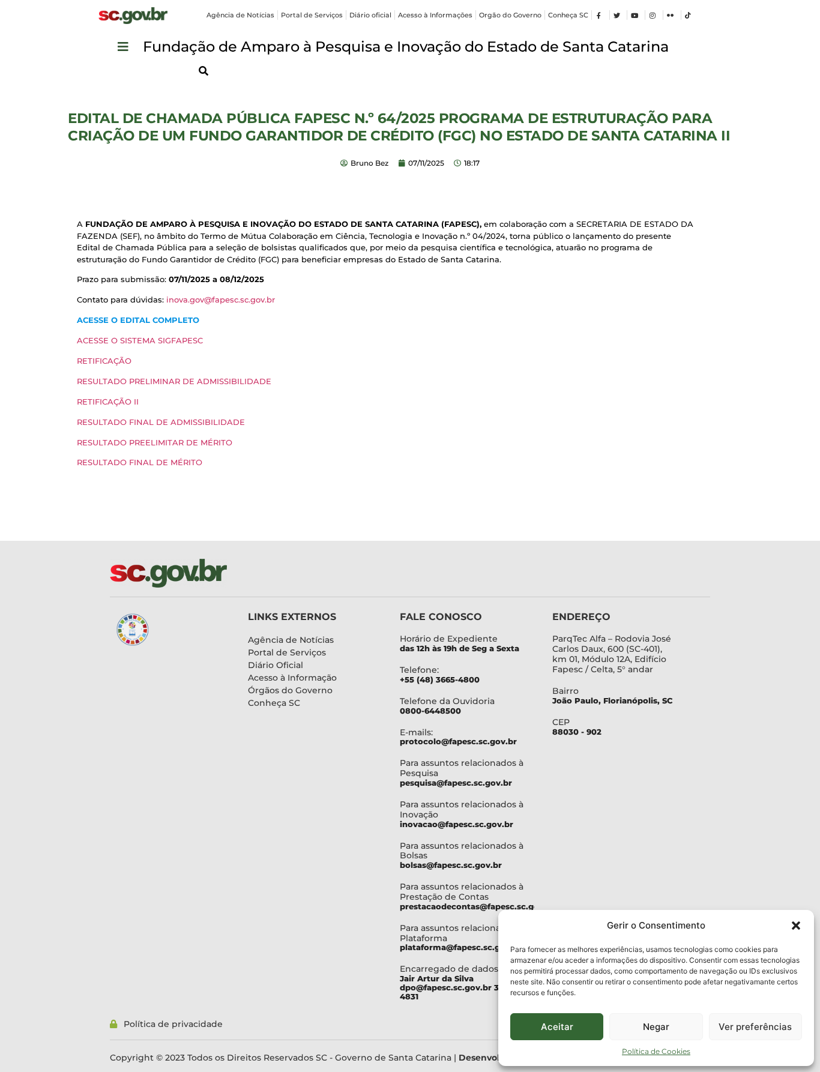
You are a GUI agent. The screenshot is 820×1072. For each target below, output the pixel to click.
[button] (796, 926)
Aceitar (557, 1026)
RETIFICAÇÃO (104, 361)
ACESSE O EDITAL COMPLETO (138, 320)
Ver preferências (755, 1026)
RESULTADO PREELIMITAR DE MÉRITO (154, 442)
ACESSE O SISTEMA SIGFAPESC (140, 340)
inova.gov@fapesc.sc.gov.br (220, 299)
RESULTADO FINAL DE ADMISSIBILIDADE (161, 422)
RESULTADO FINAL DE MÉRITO (139, 462)
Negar (656, 1026)
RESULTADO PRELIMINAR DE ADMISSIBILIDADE (174, 381)
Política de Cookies (656, 1051)
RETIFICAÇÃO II (108, 401)
